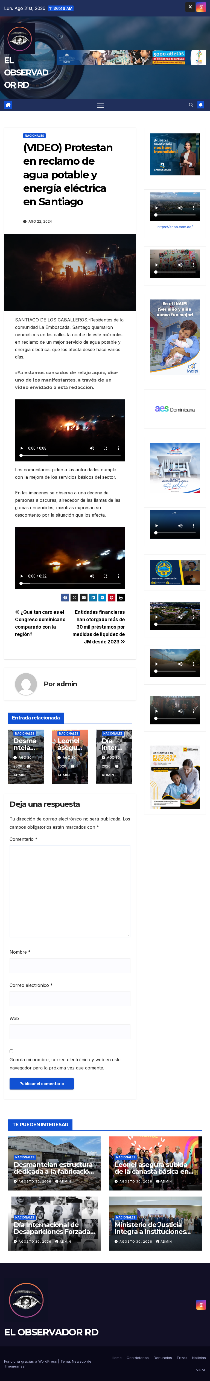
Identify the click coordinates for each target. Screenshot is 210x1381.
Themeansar (15, 1366)
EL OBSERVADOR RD (26, 72)
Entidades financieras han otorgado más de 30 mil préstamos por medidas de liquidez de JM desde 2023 (98, 627)
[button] (191, 105)
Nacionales (34, 135)
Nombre (20, 952)
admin (67, 684)
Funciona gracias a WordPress (31, 1361)
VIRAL (201, 1370)
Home (117, 1357)
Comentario (23, 839)
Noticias (199, 1357)
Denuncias (163, 1357)
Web (14, 1018)
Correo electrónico (31, 985)
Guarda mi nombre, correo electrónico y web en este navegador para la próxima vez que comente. (65, 1064)
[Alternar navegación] (100, 105)
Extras (182, 1357)
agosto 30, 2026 (35, 1181)
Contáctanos (138, 1357)
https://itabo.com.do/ (175, 227)
